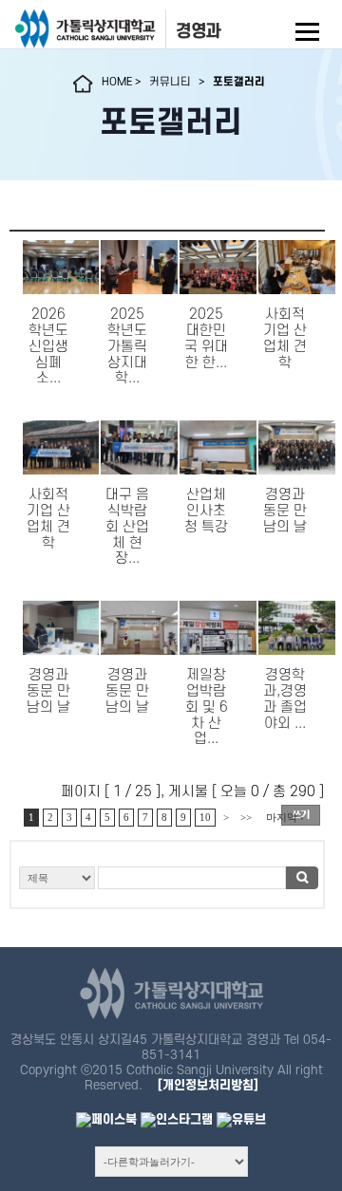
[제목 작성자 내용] (167, 883)
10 (205, 817)
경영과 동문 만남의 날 (285, 511)
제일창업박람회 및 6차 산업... (206, 707)
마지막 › (285, 817)
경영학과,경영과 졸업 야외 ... (285, 699)
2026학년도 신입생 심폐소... (48, 346)
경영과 (198, 31)
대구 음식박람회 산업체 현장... (127, 527)
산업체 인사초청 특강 (206, 511)
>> (246, 817)
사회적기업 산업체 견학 (285, 338)
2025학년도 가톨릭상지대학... (127, 346)
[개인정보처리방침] (208, 1085)
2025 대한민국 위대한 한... (206, 338)
